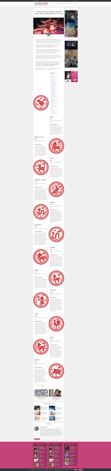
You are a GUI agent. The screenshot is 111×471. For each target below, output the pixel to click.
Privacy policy (80, 469)
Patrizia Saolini (52, 15)
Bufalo (36, 146)
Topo (57, 127)
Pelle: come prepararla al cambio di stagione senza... (42, 452)
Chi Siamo (34, 0)
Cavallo (51, 258)
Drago (51, 212)
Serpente (36, 234)
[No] (108, 469)
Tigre (54, 168)
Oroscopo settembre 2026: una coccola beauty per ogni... (44, 408)
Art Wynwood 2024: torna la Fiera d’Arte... (71, 63)
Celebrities (57, 3)
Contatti (37, 0)
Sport (74, 3)
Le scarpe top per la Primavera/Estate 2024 (73, 455)
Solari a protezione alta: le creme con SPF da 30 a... (42, 465)
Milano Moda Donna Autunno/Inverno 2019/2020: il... (73, 448)
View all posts (37, 439)
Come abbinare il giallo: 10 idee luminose (72, 463)
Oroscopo (70, 3)
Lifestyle (66, 3)
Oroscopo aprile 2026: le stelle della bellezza (59, 418)
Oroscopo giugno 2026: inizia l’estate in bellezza (59, 413)
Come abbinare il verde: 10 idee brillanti (72, 459)
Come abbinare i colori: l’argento (72, 451)
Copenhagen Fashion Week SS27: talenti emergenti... (42, 448)
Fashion (62, 3)
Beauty (53, 3)
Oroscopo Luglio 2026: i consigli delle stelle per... (44, 413)
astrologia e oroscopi (46, 44)
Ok (75, 469)
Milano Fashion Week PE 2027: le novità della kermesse (41, 460)
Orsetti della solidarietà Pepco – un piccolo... (42, 456)
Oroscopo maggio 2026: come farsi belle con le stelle (44, 418)
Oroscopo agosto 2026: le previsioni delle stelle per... (59, 408)
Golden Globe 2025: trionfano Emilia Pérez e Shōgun (71, 54)
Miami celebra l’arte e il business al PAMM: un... (71, 45)
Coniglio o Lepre (37, 189)
